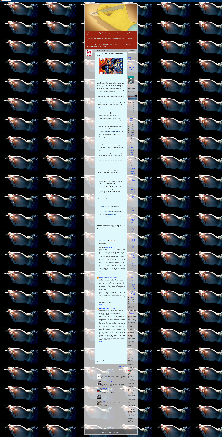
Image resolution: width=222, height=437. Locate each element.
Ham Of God (132, 232)
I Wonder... (133, 275)
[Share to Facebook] (114, 240)
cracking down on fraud (112, 214)
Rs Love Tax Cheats (132, 228)
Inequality (133, 217)
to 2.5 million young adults (112, 204)
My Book (130, 61)
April (132, 156)
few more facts (104, 170)
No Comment (133, 183)
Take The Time (133, 220)
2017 (131, 122)
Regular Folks (104, 388)
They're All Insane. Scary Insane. (133, 210)
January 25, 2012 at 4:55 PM (111, 247)
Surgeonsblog (131, 313)
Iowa (132, 263)
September (133, 144)
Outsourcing (133, 171)
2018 (131, 120)
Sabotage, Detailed (133, 235)
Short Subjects (133, 214)
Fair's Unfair (132, 255)
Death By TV (133, 186)
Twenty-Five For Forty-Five (107, 381)
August (132, 147)
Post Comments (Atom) (107, 370)
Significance (133, 202)
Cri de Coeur (132, 278)
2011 (131, 297)
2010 (131, 299)
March (132, 158)
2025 (131, 106)
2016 (131, 124)
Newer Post (100, 366)
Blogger (118, 432)
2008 (131, 303)
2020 (131, 116)
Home (111, 366)
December (133, 134)
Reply (100, 273)
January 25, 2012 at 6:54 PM (112, 277)
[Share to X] (112, 240)
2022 (131, 112)
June (132, 152)
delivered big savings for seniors (105, 206)
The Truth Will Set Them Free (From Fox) (133, 194)
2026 (131, 104)
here (129, 92)
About (129, 59)
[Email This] (110, 240)
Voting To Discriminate (133, 175)
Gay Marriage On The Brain (133, 240)
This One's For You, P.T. (133, 168)
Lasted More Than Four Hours (132, 246)
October (132, 140)
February (133, 160)
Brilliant (103, 401)
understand (104, 102)
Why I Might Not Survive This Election (133, 283)
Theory (132, 273)
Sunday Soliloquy (133, 205)
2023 (131, 110)
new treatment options (106, 211)
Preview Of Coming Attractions (133, 259)
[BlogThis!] (111, 240)
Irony (102, 375)
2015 (131, 126)
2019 (131, 118)
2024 (131, 108)
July (132, 150)
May (132, 154)
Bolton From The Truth (133, 224)
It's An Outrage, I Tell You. (133, 270)
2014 (131, 128)
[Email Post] (108, 240)
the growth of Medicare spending (107, 209)
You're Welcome (133, 200)
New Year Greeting (133, 294)
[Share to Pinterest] (115, 240)
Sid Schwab (102, 277)
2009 (131, 301)
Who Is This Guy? (133, 266)
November (133, 137)
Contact (129, 63)
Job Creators (133, 251)
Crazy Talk (133, 189)
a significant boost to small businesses (108, 208)
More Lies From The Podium (133, 179)
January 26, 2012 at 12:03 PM (108, 308)
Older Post (122, 366)
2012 (131, 132)
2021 (131, 114)
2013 (131, 130)
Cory (100, 308)
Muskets (103, 395)
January (132, 164)
